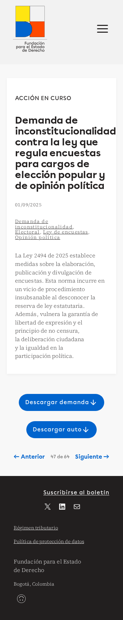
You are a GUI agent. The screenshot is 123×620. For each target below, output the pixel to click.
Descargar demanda (61, 402)
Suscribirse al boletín (76, 492)
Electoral (27, 231)
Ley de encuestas (65, 231)
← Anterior (29, 457)
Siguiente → (92, 457)
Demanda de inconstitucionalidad (44, 224)
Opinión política (37, 237)
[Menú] (102, 28)
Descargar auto (61, 430)
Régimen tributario (36, 527)
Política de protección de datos (49, 541)
